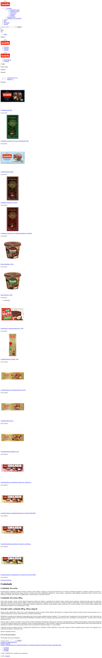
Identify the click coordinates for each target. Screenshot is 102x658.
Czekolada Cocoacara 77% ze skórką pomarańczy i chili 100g (16, 233)
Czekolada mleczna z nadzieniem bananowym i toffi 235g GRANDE (18, 513)
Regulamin (24, 645)
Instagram (6, 48)
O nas (29, 645)
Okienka (12, 15)
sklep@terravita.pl (12, 642)
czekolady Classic (14, 11)
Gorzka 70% (13, 12)
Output (7, 656)
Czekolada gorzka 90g (6, 110)
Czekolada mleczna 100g (7, 171)
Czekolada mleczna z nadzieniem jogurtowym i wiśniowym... (16, 482)
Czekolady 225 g (11, 17)
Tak (2, 64)
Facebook (6, 47)
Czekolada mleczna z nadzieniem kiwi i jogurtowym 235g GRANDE (18, 574)
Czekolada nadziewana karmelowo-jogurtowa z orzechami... (16, 544)
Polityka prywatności (16, 645)
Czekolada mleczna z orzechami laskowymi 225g (13, 390)
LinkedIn (6, 50)
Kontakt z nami (51, 645)
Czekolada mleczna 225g (7, 420)
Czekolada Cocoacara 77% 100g (9, 202)
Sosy (5, 21)
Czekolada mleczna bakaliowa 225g (10, 451)
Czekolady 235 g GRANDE (14, 18)
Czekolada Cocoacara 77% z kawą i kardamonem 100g (15, 141)
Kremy (5, 20)
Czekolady (8, 8)
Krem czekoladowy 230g (7, 264)
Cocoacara (13, 14)
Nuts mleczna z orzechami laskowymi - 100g (12, 328)
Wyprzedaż (6, 22)
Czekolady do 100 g (13, 10)
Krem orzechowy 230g (6, 295)
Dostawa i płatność (5, 643)
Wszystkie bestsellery (6, 580)
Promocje (44, 645)
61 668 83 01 (4, 642)
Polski (5, 34)
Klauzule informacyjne (36, 645)
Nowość (6, 24)
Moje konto (58, 645)
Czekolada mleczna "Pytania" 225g (9, 359)
